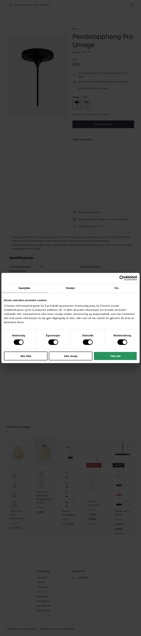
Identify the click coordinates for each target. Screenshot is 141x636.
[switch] (53, 342)
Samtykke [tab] (24, 288)
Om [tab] (116, 288)
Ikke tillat (25, 355)
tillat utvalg (70, 355)
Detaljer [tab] (70, 288)
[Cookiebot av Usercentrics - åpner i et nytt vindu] (122, 278)
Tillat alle (115, 355)
